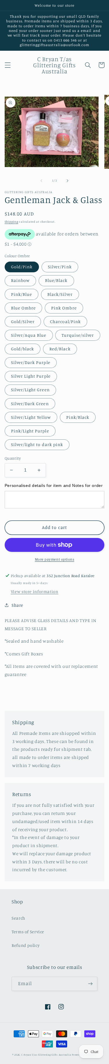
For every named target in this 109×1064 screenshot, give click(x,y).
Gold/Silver (23, 321)
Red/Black (59, 348)
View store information (34, 591)
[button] (7, 65)
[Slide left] (41, 180)
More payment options (54, 559)
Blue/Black (56, 280)
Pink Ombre (64, 307)
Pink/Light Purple (30, 430)
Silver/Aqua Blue (29, 335)
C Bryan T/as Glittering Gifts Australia (46, 1054)
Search (18, 918)
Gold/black (22, 348)
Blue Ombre (23, 307)
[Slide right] (67, 180)
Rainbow (20, 280)
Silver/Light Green (30, 389)
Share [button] (17, 605)
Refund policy (26, 945)
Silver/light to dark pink (37, 444)
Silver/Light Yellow (31, 417)
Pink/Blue (21, 294)
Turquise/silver (78, 335)
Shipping (11, 221)
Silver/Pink (60, 266)
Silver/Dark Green (30, 403)
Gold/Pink (22, 266)
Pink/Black (78, 417)
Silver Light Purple (31, 376)
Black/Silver (60, 294)
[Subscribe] (90, 984)
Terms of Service (28, 931)
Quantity (13, 458)
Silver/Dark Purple (30, 362)
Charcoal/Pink (65, 321)
